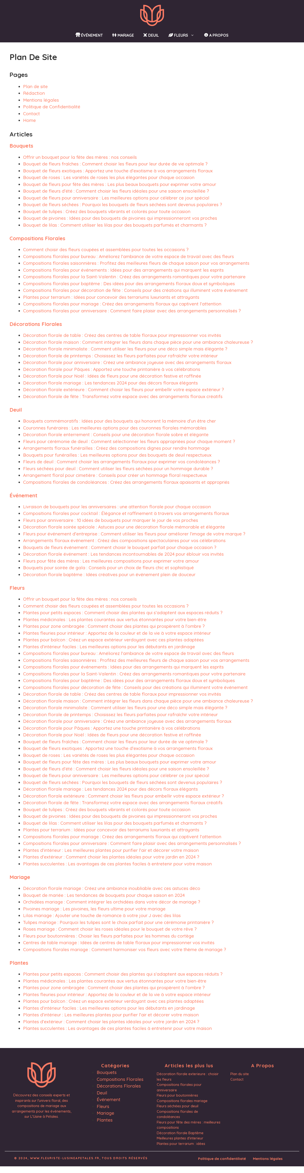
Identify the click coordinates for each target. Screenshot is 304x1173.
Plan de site (35, 86)
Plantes (19, 962)
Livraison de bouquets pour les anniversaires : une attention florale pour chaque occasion (117, 506)
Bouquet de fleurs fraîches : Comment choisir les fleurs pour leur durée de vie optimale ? (115, 164)
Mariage (20, 877)
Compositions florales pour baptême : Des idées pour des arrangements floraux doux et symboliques (129, 283)
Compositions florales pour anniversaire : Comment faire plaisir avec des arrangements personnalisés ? (132, 311)
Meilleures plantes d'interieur (180, 1138)
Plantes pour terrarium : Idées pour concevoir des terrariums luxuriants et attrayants (111, 297)
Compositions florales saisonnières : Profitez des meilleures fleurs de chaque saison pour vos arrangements (136, 263)
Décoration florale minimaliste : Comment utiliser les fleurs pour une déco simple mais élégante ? (125, 349)
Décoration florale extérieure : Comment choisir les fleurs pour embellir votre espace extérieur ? (123, 389)
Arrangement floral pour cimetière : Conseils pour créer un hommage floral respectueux (115, 475)
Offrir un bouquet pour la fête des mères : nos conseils (80, 157)
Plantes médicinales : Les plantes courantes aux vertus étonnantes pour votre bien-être (114, 619)
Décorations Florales (36, 324)
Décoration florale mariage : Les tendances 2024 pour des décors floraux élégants (110, 383)
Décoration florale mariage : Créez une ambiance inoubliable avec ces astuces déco (111, 888)
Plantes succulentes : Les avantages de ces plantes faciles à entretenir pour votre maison (117, 864)
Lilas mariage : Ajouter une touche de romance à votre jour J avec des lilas (102, 915)
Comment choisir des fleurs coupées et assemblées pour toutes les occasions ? (106, 249)
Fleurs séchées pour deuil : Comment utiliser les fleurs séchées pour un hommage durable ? (118, 468)
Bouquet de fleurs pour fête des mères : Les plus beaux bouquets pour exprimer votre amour (119, 184)
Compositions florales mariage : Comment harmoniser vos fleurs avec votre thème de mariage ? (124, 949)
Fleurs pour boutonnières (177, 1095)
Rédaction (34, 93)
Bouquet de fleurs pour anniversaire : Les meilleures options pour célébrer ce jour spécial (116, 198)
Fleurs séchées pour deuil (177, 1106)
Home (29, 120)
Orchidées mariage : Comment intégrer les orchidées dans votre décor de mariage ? (111, 902)
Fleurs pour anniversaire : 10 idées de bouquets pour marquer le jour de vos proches (110, 520)
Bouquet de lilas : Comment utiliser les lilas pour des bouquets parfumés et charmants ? (115, 225)
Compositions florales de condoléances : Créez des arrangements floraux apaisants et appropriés (126, 482)
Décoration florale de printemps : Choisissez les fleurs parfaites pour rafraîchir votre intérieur (120, 356)
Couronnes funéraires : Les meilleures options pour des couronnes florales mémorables (114, 428)
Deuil (16, 409)
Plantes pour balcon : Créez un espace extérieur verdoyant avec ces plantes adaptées (113, 640)
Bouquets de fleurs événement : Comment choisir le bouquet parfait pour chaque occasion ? (119, 547)
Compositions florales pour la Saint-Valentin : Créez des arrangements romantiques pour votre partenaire (134, 277)
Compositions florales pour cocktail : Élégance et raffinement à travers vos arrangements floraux (126, 513)
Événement (23, 495)
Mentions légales (41, 100)
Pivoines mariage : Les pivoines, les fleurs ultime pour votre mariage (94, 909)
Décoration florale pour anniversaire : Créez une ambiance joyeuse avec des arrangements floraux (127, 362)
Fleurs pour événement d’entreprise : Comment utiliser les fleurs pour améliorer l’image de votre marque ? (134, 534)
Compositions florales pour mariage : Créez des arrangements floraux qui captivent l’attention (122, 304)
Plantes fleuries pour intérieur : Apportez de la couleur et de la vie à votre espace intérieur (117, 633)
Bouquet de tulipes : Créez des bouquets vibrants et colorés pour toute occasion (106, 211)
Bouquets (21, 145)
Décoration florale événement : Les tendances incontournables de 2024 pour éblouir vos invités (123, 554)
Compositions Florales (37, 238)
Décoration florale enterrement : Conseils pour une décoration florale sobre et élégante (116, 434)
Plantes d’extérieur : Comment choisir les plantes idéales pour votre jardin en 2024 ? (111, 857)
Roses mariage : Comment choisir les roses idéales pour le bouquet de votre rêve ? (110, 929)
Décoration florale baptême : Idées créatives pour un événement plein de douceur (109, 574)
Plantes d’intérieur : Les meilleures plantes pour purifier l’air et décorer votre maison (111, 850)
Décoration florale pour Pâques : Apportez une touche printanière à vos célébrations (111, 369)
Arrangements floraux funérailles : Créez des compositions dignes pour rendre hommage (116, 448)
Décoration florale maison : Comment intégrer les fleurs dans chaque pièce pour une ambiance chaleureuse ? (138, 342)
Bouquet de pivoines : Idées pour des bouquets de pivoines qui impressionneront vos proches (120, 218)
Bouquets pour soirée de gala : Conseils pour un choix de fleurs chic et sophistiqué (108, 567)
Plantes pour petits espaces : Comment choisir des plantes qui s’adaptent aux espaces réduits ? (123, 612)
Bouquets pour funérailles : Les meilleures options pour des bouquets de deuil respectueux (117, 455)
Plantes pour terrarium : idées (181, 1143)
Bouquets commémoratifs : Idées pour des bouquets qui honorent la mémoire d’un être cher (119, 421)
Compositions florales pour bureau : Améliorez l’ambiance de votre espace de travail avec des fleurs (128, 256)
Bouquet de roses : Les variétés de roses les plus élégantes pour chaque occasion (109, 177)
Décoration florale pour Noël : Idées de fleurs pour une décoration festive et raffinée (112, 376)
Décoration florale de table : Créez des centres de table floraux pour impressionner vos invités (122, 335)
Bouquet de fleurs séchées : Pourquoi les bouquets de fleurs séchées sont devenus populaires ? (122, 204)
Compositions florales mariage (182, 1100)
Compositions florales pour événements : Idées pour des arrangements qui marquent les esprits (123, 270)
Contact (31, 113)
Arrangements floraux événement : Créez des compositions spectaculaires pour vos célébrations (124, 540)
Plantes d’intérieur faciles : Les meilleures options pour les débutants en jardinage (109, 646)
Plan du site (239, 1074)
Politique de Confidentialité (51, 107)
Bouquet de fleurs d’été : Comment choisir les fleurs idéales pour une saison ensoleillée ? (116, 191)
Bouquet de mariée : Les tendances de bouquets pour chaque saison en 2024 (104, 895)
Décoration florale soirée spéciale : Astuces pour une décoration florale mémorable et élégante (124, 527)
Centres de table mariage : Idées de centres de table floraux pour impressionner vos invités (118, 942)
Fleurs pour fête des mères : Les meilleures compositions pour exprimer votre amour (111, 561)
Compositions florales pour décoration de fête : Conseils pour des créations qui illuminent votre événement (135, 290)
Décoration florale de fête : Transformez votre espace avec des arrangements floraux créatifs (123, 396)
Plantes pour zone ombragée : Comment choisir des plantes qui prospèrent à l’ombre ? (114, 626)
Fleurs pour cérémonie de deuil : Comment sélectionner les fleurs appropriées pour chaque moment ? (129, 441)
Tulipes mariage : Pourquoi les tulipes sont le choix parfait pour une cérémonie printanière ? (118, 922)
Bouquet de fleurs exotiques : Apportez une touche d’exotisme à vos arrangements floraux (118, 171)
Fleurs (17, 587)
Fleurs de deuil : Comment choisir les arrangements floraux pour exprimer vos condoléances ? (121, 461)
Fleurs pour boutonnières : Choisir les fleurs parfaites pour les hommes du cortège (108, 936)
